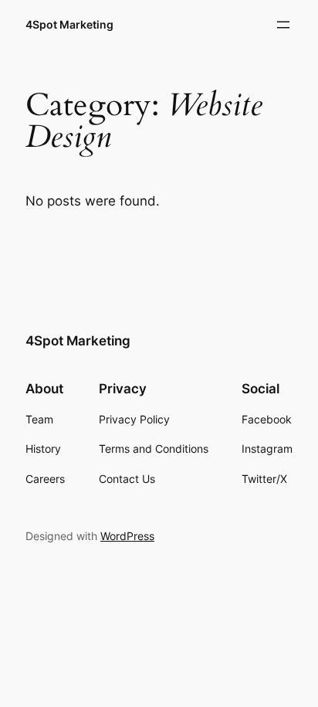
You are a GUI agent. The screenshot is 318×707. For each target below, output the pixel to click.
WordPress (127, 535)
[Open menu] (283, 24)
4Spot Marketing (69, 24)
